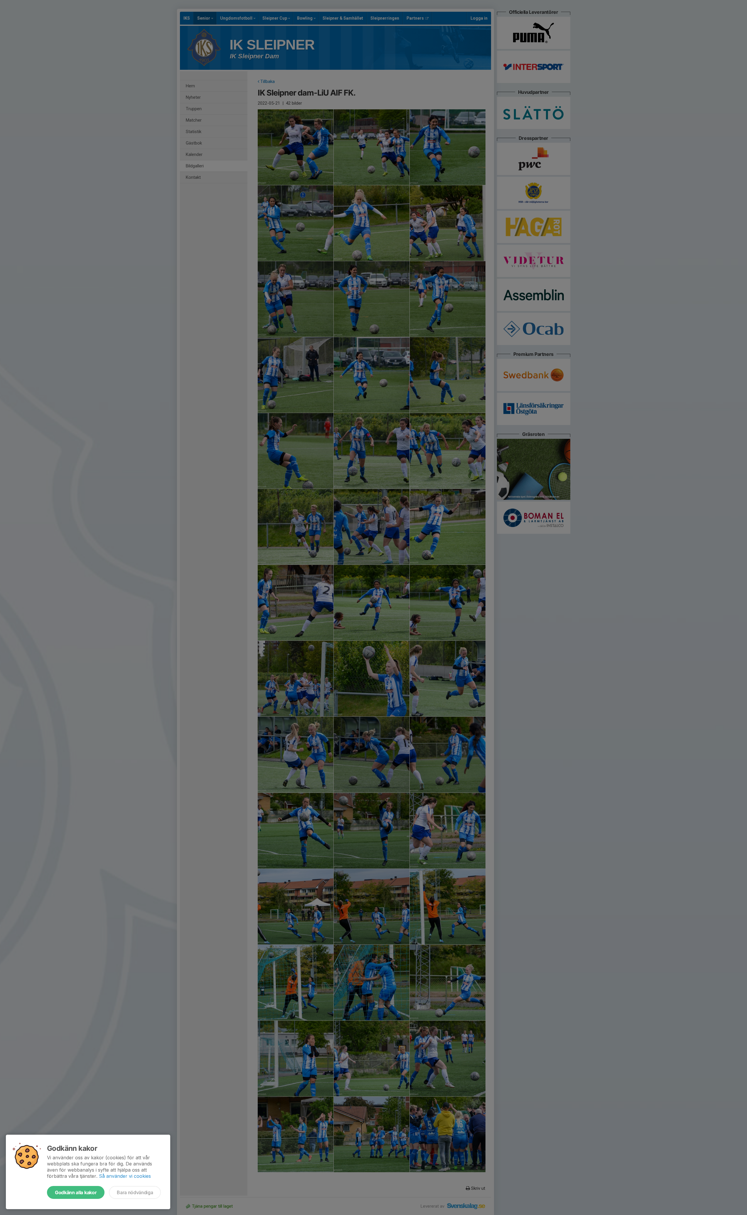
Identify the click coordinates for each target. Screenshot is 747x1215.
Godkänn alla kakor (76, 1192)
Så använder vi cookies (125, 1176)
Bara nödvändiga (135, 1192)
